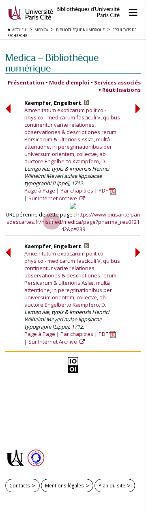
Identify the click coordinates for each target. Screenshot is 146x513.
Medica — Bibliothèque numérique (52, 63)
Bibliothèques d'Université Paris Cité (88, 12)
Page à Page (39, 190)
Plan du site (112, 485)
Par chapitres (76, 190)
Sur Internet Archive (53, 198)
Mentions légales (64, 485)
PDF (104, 190)
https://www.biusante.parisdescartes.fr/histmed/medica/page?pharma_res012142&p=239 (73, 222)
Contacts (19, 485)
